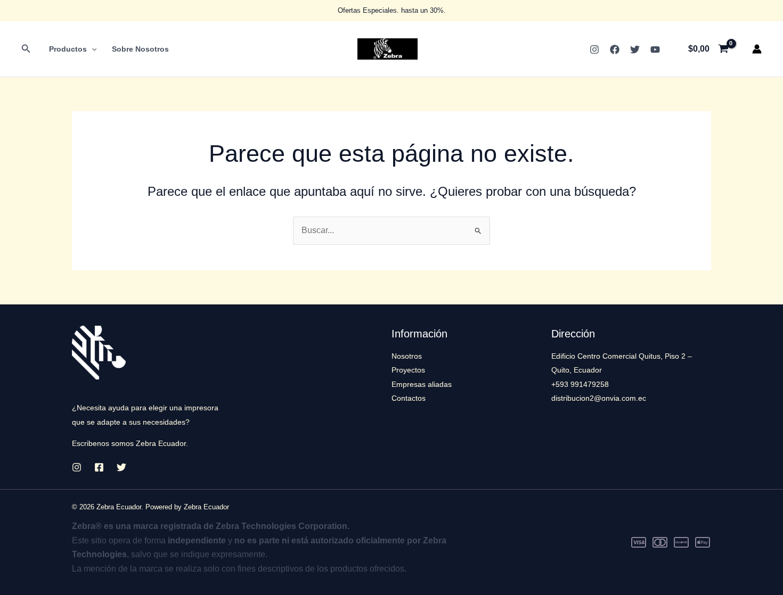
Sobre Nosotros (140, 49)
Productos (68, 49)
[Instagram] (594, 49)
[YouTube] (655, 49)
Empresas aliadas (421, 384)
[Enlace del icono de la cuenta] (757, 49)
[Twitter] (635, 49)
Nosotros (406, 356)
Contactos (408, 398)
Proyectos (408, 370)
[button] (26, 49)
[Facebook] (614, 49)
